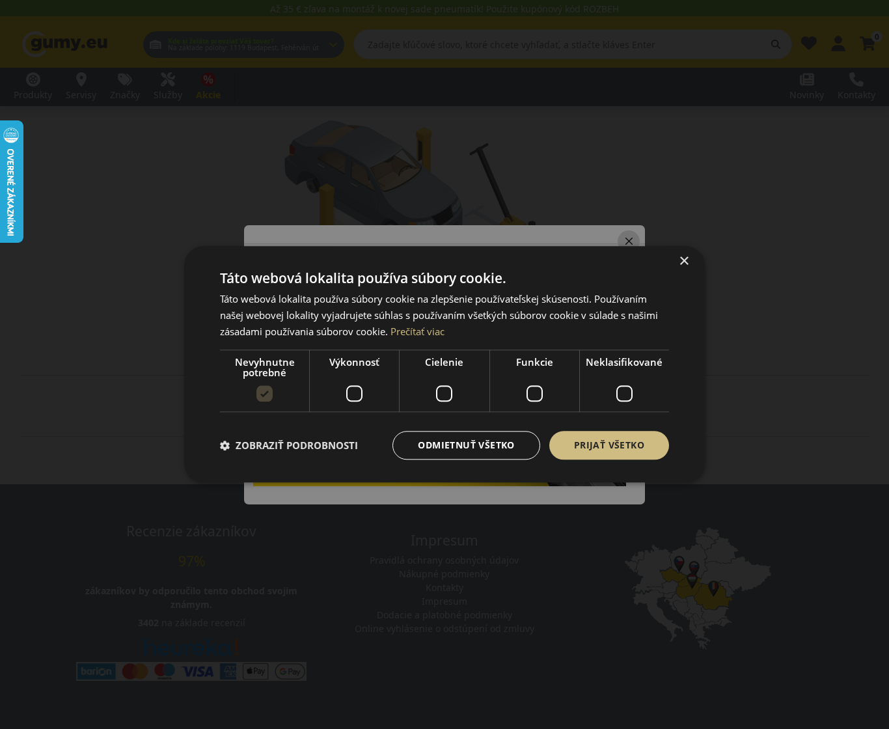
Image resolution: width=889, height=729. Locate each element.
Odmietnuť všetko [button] (466, 445)
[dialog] (444, 364)
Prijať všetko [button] (609, 445)
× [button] (684, 261)
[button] (289, 445)
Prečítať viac (417, 331)
